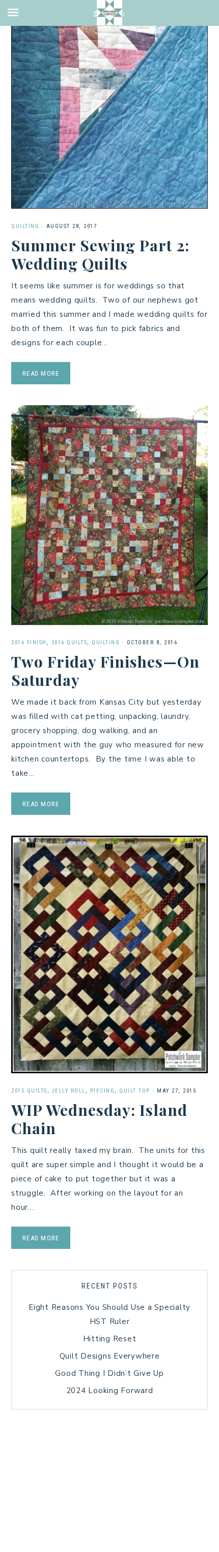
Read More (40, 373)
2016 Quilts (69, 642)
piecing (102, 1090)
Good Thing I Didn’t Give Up (109, 1373)
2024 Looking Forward (109, 1390)
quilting (25, 226)
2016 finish (29, 642)
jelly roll (69, 1090)
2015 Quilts (29, 1090)
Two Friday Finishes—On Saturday (105, 670)
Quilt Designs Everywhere (110, 1356)
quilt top (134, 1090)
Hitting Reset (109, 1339)
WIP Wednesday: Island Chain (99, 1119)
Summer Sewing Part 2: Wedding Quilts (100, 254)
